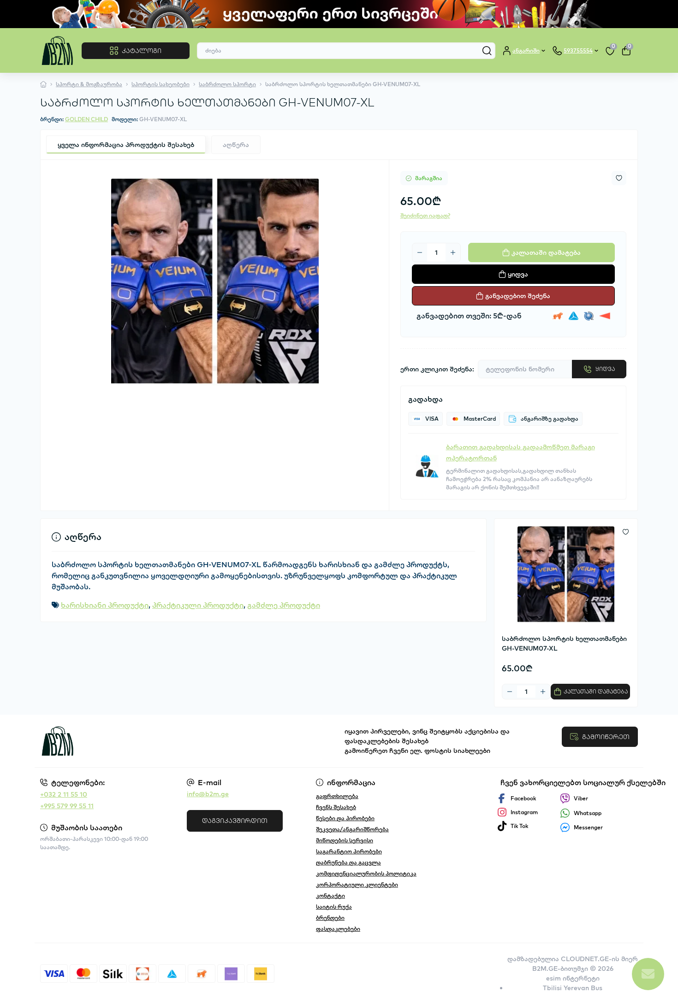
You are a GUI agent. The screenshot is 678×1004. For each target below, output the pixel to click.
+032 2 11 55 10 (63, 794)
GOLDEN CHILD (86, 119)
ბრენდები (330, 917)
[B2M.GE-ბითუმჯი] (186, 741)
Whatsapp (587, 813)
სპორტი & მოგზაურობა (89, 84)
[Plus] (453, 252)
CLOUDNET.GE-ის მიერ (599, 959)
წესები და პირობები (345, 818)
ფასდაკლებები (338, 928)
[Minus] (419, 252)
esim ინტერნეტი (573, 978)
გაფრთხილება (337, 796)
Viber (581, 798)
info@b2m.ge (208, 794)
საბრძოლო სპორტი (227, 84)
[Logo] (57, 50)
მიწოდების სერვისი (344, 840)
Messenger (588, 827)
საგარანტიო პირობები (349, 851)
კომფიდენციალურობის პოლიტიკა (366, 873)
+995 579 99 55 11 (67, 806)
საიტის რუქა (334, 906)
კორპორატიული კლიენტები (357, 884)
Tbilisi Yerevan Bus (572, 988)
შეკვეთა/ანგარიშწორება (352, 829)
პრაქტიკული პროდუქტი (198, 605)
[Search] (487, 50)
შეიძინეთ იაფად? (425, 215)
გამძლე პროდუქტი (283, 605)
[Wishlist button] (619, 178)
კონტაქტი (330, 895)
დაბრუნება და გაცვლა (348, 862)
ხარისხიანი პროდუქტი (105, 605)
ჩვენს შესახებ (336, 807)
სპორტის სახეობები (160, 84)
